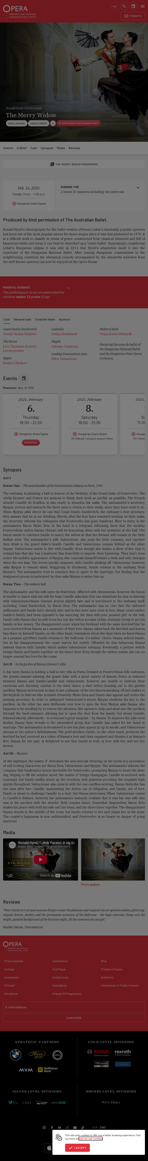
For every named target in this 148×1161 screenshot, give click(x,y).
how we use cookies (90, 1138)
